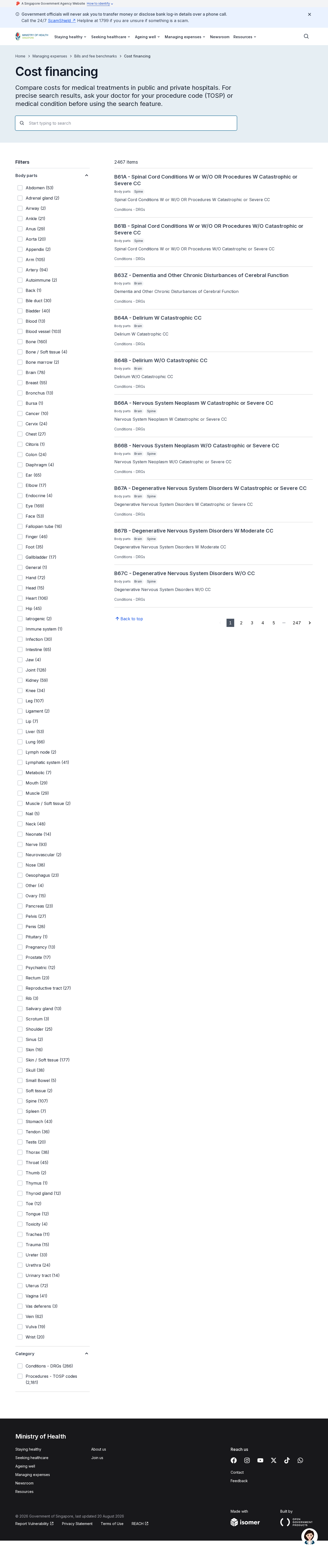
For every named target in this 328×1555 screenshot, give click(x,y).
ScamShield (59, 20)
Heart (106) (37, 598)
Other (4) (35, 885)
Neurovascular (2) (43, 854)
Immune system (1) (44, 629)
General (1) (36, 567)
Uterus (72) (37, 1285)
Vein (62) (34, 1316)
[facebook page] (234, 1460)
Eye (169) (35, 505)
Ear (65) (34, 475)
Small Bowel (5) (41, 1080)
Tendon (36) (38, 1131)
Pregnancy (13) (40, 947)
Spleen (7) (36, 1111)
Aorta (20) (36, 239)
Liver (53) (35, 731)
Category (24, 1353)
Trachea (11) (38, 1234)
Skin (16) (34, 1049)
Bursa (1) (34, 403)
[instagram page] (247, 1460)
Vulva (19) (35, 1326)
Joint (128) (36, 670)
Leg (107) (35, 700)
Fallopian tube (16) (44, 526)
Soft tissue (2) (39, 1090)
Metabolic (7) (39, 772)
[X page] (274, 1460)
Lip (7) (32, 721)
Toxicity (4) (37, 1224)
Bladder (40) (38, 310)
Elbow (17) (36, 485)
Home (20, 56)
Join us (97, 1457)
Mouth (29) (37, 782)
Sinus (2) (34, 1039)
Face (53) (35, 516)
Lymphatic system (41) (47, 762)
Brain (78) (35, 372)
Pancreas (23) (39, 906)
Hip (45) (34, 608)
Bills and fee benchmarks (95, 56)
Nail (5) (33, 813)
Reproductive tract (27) (48, 988)
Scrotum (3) (37, 1018)
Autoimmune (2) (41, 280)
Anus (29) (35, 228)
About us (98, 1449)
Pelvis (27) (36, 916)
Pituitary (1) (37, 936)
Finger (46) (37, 536)
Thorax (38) (37, 1152)
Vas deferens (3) (42, 1306)
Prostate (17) (38, 957)
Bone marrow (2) (42, 362)
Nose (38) (35, 865)
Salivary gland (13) (43, 1008)
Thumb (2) (36, 1172)
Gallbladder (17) (41, 557)
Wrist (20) (35, 1337)
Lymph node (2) (41, 752)
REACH (138, 1523)
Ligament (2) (38, 711)
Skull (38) (35, 1070)
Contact (237, 1472)
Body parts (26, 175)
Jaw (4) (33, 659)
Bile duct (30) (39, 300)
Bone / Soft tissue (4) (46, 352)
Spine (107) (37, 1101)
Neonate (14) (38, 834)
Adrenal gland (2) (42, 198)
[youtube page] (260, 1460)
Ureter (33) (36, 1254)
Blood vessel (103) (43, 331)
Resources (24, 1491)
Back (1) (34, 290)
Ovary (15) (36, 895)
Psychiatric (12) (40, 967)
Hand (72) (35, 577)
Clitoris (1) (35, 444)
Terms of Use (112, 1523)
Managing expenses (50, 56)
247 (297, 622)
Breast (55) (36, 382)
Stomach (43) (39, 1121)
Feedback (239, 1481)
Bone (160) (36, 341)
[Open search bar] (306, 36)
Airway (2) (36, 208)
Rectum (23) (37, 977)
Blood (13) (35, 321)
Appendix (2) (38, 249)
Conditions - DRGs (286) (49, 1366)
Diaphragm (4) (40, 464)
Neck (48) (36, 823)
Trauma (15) (37, 1244)
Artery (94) (37, 269)
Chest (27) (36, 434)
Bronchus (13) (39, 393)
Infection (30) (39, 639)
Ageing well (25, 1466)
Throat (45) (37, 1162)
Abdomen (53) (40, 187)
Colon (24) (36, 454)
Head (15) (35, 587)
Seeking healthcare (31, 1457)
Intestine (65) (38, 649)
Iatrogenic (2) (39, 618)
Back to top (131, 618)
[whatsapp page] (300, 1460)
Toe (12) (34, 1203)
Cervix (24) (36, 423)
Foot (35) (34, 546)
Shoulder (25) (39, 1029)
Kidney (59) (37, 680)
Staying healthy (28, 1449)
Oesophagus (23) (42, 875)
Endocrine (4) (39, 495)
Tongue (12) (37, 1213)
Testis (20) (36, 1142)
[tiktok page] (287, 1460)
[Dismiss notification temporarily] (309, 14)
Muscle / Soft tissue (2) (48, 803)
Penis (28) (35, 926)
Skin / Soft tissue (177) (48, 1059)
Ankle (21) (35, 218)
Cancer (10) (37, 413)
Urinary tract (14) (43, 1275)
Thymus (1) (37, 1183)
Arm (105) (35, 259)
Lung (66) (35, 741)
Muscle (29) (37, 793)
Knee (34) (35, 690)
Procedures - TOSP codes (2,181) (51, 1379)
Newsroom (219, 37)
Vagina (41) (36, 1295)
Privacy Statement (77, 1523)
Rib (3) (32, 998)
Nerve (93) (36, 844)
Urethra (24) (38, 1265)
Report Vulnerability (32, 1523)
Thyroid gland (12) (43, 1193)
